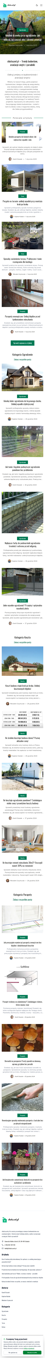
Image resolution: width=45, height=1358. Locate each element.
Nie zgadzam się (13, 1352)
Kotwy (3, 1327)
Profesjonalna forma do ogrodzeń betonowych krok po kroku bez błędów (22, 1277)
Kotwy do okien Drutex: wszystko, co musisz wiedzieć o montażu (20, 1281)
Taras (22, 196)
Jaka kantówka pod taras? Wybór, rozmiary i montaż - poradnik (19, 1273)
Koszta (22, 681)
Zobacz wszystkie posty (22, 359)
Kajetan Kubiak (6, 1296)
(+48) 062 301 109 (10, 1245)
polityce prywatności (29, 1348)
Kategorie (6, 1306)
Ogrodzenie (22, 30)
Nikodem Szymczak (7, 1300)
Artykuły (5, 1254)
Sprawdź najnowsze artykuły (22, 343)
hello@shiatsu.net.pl (10, 1248)
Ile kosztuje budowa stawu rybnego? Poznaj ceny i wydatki (18, 1266)
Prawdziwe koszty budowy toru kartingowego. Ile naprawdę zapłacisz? (22, 1269)
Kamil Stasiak (6, 1292)
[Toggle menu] (41, 5)
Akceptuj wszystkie (32, 1352)
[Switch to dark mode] (37, 5)
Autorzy (5, 1287)
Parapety (22, 132)
